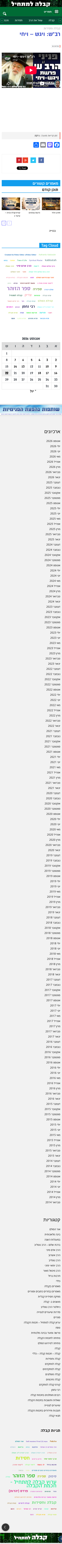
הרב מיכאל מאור (51, 1270)
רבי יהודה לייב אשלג (45, 307)
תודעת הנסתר (31, 313)
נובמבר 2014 (53, 1166)
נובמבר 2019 (53, 860)
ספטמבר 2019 (52, 870)
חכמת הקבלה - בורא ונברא (17, 277)
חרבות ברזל (54, 1275)
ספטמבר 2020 (52, 808)
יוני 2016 (55, 1072)
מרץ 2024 (54, 591)
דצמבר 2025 (53, 482)
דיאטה (36, 266)
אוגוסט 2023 (53, 627)
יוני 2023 (55, 637)
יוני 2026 (55, 451)
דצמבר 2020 (53, 793)
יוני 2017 (55, 1010)
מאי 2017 (55, 1015)
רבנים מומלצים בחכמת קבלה (45, 1395)
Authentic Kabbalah (47, 255)
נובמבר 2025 (53, 487)
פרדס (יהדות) (18, 1491)
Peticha (53, 1441)
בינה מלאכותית (52, 1234)
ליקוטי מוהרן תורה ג (45, 283)
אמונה (12, 260)
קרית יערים (37, 1509)
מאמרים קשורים (45, 183)
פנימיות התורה (36, 1491)
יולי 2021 (55, 757)
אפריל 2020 (53, 834)
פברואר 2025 (52, 534)
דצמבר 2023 (53, 606)
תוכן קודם (50, 189)
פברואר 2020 (52, 845)
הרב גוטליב (54, 1260)
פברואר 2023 (52, 658)
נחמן (9, 283)
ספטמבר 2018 (52, 933)
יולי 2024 (55, 570)
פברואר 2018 (52, 969)
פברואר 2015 (52, 1150)
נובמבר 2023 (53, 612)
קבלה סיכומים (53, 1379)
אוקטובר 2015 (52, 1109)
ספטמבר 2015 (52, 1114)
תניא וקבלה (13, 313)
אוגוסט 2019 (53, 876)
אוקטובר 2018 (52, 927)
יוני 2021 (55, 762)
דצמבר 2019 (53, 855)
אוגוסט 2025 (53, 503)
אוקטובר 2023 (52, 617)
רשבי (50, 313)
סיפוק (52, 1476)
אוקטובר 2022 (52, 679)
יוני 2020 (55, 824)
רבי (23, 301)
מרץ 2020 (54, 839)
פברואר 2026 (52, 472)
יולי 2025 (55, 508)
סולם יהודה (48, 289)
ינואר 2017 (54, 1036)
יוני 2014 (55, 1186)
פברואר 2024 (52, 596)
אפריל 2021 (53, 772)
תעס (13, 318)
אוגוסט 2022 (53, 689)
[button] (5, 11)
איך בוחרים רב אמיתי (48, 1447)
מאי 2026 (55, 456)
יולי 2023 (55, 632)
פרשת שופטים (34, 213)
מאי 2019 (55, 891)
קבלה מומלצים (52, 1374)
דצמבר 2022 (53, 668)
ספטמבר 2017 (52, 995)
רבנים (17, 307)
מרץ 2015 (54, 1145)
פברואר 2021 (52, 782)
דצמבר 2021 (53, 731)
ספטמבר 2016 (52, 1057)
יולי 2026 (55, 446)
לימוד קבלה (30, 1465)
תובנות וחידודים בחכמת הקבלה (44, 1410)
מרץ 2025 (54, 529)
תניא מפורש (33, 318)
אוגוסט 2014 (53, 1176)
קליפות (53, 1509)
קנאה (46, 1509)
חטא (32, 277)
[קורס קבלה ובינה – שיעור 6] (11, 203)
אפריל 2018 (53, 959)
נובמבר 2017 (53, 984)
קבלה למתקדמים (51, 1369)
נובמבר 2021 (53, 736)
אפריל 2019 (53, 896)
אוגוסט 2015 (53, 1119)
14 (15, 366)
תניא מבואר (44, 318)
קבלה (52, 20)
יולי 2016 (55, 1067)
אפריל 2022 (53, 710)
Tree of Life (22, 260)
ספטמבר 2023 (52, 622)
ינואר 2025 (54, 539)
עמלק (8, 1477)
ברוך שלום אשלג (48, 266)
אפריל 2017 (53, 1021)
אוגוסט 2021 (53, 751)
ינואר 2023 (54, 663)
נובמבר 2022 (53, 674)
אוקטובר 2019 (52, 865)
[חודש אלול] (51, 203)
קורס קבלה (31, 301)
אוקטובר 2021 (52, 741)
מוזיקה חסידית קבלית (49, 1296)
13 (23, 366)
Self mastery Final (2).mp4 (37, 1441)
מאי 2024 (55, 580)
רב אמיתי (27, 1509)
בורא (6, 260)
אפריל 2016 (53, 1083)
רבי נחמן (28, 306)
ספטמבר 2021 (52, 746)
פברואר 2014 (52, 1202)
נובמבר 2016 (53, 1047)
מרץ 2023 (54, 653)
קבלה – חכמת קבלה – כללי (46, 1353)
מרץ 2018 (54, 964)
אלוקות (35, 1447)
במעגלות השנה (52, 1239)
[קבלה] (31, 3)
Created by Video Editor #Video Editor (20, 255)
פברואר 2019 (52, 907)
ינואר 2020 (54, 850)
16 (55, 373)
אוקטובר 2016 (52, 1052)
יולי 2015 (55, 1124)
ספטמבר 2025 (52, 498)
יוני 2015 (55, 1129)
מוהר (27, 1470)
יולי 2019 (55, 881)
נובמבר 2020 (53, 798)
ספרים (57, 1317)
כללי (58, 1281)
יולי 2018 (55, 943)
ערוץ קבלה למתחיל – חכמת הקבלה (42, 1322)
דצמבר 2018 (53, 917)
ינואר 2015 (54, 1155)
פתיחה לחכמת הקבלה (48, 1338)
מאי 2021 (55, 767)
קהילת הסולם (45, 301)
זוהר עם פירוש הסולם (45, 277)
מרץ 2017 (54, 1026)
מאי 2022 (55, 705)
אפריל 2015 (53, 1140)
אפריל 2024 (53, 586)
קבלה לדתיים (24, 1503)
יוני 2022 (55, 700)
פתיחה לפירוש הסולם (49, 1343)
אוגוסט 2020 (53, 814)
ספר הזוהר (18, 288)
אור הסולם (54, 1229)
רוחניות (9, 307)
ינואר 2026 (54, 477)
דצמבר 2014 (53, 1160)
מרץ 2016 (54, 1088)
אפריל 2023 (53, 648)
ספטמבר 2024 (52, 560)
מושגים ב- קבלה (52, 1301)
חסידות (18, 20)
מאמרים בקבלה (52, 1286)
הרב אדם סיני (23, 266)
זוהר (24, 272)
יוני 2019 (55, 886)
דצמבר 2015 (53, 1104)
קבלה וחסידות (53, 1358)
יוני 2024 (55, 575)
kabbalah (50, 260)
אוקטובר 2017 (52, 990)
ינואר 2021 (54, 788)
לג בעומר (40, 1465)
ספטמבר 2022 (52, 684)
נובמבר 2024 (53, 549)
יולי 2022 (55, 694)
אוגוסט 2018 (53, 938)
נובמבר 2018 (53, 922)
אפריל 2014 (53, 1192)
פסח (58, 1327)
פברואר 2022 (52, 720)
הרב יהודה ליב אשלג (20, 1453)
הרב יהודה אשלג (38, 1453)
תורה (22, 313)
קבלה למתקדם (52, 1364)
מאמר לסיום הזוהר (27, 283)
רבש (12, 1509)
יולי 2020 (55, 819)
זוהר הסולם (15, 272)
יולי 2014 (55, 1181)
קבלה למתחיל (15, 295)
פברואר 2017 (52, 1031)
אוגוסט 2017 (53, 1000)
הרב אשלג (9, 266)
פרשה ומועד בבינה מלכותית (45, 1332)
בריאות (20, 1447)
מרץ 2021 (54, 777)
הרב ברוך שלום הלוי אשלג (39, 272)
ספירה (37, 289)
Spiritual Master (36, 260)
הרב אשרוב (54, 1255)
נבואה (20, 1470)
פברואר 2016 (52, 1093)
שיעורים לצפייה (52, 1405)
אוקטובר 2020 (52, 803)
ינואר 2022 (54, 725)
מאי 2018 (55, 953)
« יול (33, 391)
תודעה (42, 312)
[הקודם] (9, 223)
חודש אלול (56, 213)
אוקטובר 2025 (52, 492)
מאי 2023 (55, 643)
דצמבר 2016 (53, 1041)
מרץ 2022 (54, 715)
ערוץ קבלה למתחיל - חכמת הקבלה (33, 1484)
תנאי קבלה (54, 1415)
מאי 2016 (55, 1078)
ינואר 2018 (54, 974)
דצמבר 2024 (53, 544)
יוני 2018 (55, 948)
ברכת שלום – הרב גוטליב (47, 1244)
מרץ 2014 (54, 1197)
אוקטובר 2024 (52, 555)
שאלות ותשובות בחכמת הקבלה (44, 1400)
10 (47, 366)
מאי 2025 (55, 518)
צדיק (28, 295)
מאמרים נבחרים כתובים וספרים (44, 1291)
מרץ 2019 (54, 902)
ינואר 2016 (54, 1098)
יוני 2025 (55, 513)
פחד (54, 1491)
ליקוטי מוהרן (18, 1465)
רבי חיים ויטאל (13, 301)
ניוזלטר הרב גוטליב (50, 1307)
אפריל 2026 (53, 461)
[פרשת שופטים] (31, 203)
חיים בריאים (37, 1459)
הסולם (13, 1447)
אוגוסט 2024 (53, 565)
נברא (16, 283)
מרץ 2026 (54, 467)
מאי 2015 (55, 1135)
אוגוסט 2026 (53, 441)
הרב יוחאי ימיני (52, 1265)
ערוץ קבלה (47, 295)
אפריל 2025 (53, 523)
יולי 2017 (55, 1005)
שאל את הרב (35, 20)
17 (47, 373)
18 (39, 373)
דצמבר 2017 (53, 979)
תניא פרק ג (21, 318)
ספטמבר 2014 (52, 1171)
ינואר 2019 (54, 912)
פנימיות (37, 295)
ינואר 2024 (54, 601)
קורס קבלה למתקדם (49, 1384)
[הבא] (4, 223)
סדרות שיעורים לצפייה (48, 1312)
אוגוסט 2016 (53, 1062)
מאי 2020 (55, 829)
